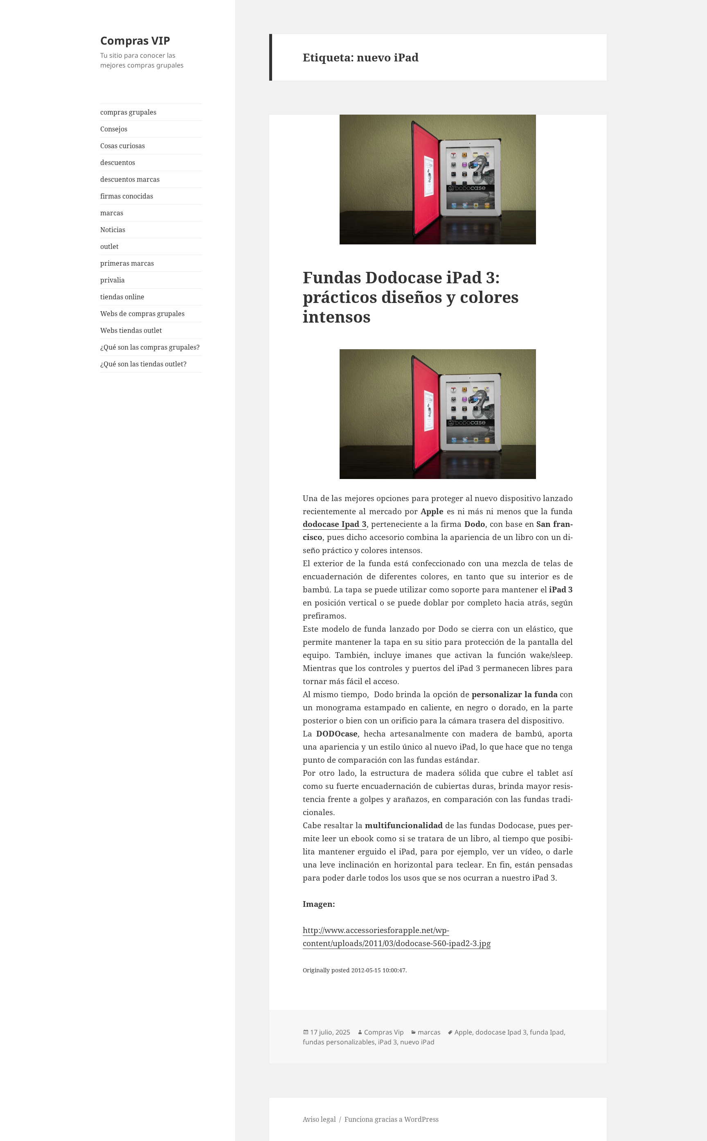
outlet (109, 246)
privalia (112, 280)
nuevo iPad (417, 1041)
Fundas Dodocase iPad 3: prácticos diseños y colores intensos (411, 296)
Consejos (113, 128)
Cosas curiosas (122, 145)
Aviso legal (319, 1119)
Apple (463, 1032)
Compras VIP (135, 40)
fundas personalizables (339, 1041)
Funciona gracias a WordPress (391, 1119)
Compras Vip (384, 1032)
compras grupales (128, 112)
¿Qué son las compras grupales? (150, 347)
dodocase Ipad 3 (501, 1032)
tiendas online (122, 296)
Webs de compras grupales (142, 313)
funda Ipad (547, 1032)
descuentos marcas (130, 179)
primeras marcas (127, 263)
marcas (111, 212)
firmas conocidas (126, 196)
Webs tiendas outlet (131, 330)
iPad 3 (387, 1041)
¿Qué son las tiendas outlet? (143, 363)
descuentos (117, 162)
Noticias (112, 229)
